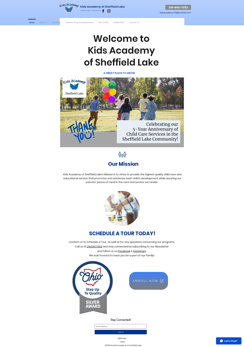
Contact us (76, 242)
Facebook (124, 251)
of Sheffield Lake (113, 7)
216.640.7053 (94, 246)
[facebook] (103, 11)
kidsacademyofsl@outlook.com (175, 12)
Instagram (139, 251)
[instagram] (109, 11)
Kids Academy (90, 7)
